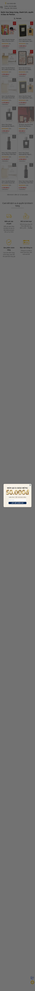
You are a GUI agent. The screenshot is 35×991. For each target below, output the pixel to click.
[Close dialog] (30, 485)
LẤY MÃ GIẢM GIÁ (18, 503)
